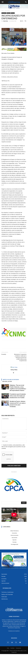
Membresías (4, 599)
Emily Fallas (5, 21)
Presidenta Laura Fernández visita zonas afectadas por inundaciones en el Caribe (18, 395)
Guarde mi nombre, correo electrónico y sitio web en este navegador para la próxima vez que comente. (13, 446)
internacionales (14, 535)
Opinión (8, 13)
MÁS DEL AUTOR (7, 381)
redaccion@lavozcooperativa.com (14, 632)
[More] (21, 24)
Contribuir (12, 648)
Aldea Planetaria (14, 530)
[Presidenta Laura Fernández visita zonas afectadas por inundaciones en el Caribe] (5, 395)
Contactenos (18, 648)
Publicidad (4, 596)
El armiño (3, 354)
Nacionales (7, 10)
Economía (14, 533)
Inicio (2, 10)
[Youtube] (20, 642)
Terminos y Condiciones (7, 592)
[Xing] (14, 373)
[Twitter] (16, 642)
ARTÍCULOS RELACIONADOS (11, 379)
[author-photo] (14, 367)
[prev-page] (13, 410)
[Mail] (12, 642)
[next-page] (15, 410)
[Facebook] (7, 642)
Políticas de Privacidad (7, 594)
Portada (12, 13)
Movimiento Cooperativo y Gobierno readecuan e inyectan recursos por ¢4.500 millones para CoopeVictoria (20, 357)
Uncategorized (14, 544)
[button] (2, 2)
